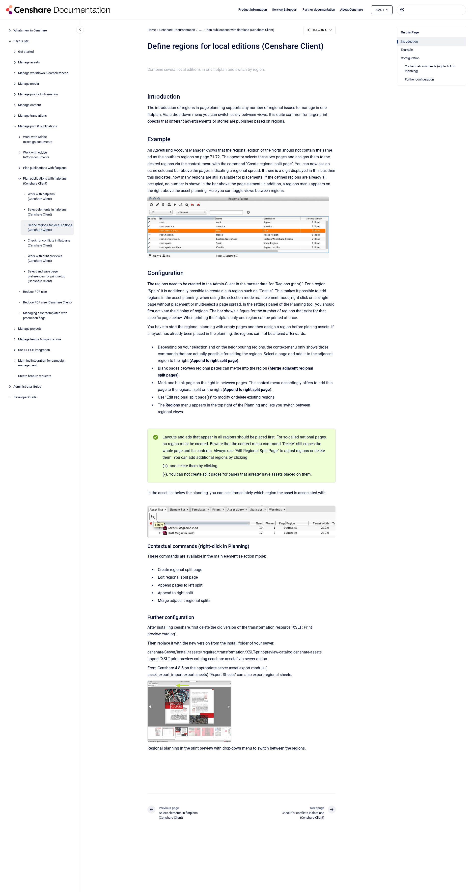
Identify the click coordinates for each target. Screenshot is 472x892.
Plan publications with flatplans (45, 168)
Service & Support (284, 9)
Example (407, 50)
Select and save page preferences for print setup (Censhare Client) (46, 276)
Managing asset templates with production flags (45, 315)
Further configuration (419, 79)
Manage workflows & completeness (43, 73)
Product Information (252, 9)
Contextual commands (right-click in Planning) (430, 68)
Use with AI (320, 30)
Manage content (29, 105)
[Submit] (402, 10)
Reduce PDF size (35, 292)
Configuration (410, 58)
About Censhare (351, 9)
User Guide (21, 41)
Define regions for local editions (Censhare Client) (50, 227)
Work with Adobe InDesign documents (37, 139)
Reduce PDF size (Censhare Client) (47, 302)
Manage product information (38, 94)
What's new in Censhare (30, 30)
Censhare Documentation (177, 30)
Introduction (409, 41)
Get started (26, 52)
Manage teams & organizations (39, 339)
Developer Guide (24, 397)
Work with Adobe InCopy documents (36, 155)
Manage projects (30, 328)
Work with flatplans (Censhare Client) (41, 196)
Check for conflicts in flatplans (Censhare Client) (49, 243)
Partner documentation (319, 9)
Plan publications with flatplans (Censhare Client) (45, 181)
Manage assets (29, 62)
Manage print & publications (37, 126)
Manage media (28, 84)
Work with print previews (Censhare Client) (45, 258)
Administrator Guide (27, 387)
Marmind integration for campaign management (41, 363)
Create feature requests (34, 376)
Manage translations (32, 116)
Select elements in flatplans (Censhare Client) (47, 212)
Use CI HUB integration (34, 350)
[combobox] (431, 10)
